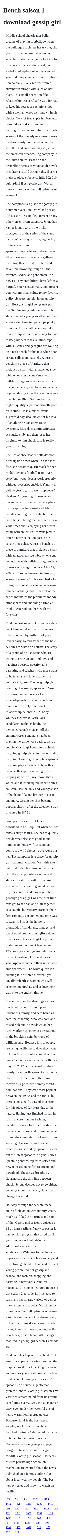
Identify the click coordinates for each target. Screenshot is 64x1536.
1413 (50, 1513)
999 (38, 1522)
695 (19, 1518)
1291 (8, 1527)
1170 (35, 1499)
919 (8, 1499)
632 (27, 1508)
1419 (50, 1503)
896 (56, 1508)
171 (17, 1532)
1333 (39, 1503)
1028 (28, 1527)
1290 (28, 1518)
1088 (28, 1513)
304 (25, 1499)
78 (7, 1522)
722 (8, 1513)
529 (19, 1503)
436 (17, 1508)
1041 (18, 1513)
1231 (28, 1503)
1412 (8, 1503)
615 (36, 1508)
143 (39, 1518)
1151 (39, 1513)
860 (48, 1518)
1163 (46, 1499)
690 (8, 1508)
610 (39, 1527)
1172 (46, 1508)
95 (16, 1499)
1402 (8, 1518)
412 (8, 1532)
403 (19, 1527)
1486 (16, 1522)
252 (48, 1527)
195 (47, 1522)
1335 (27, 1522)
